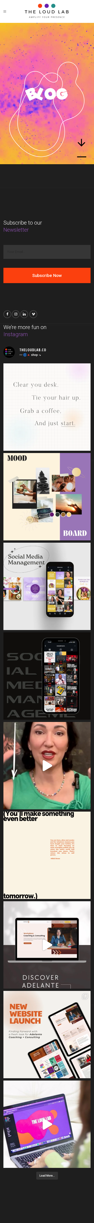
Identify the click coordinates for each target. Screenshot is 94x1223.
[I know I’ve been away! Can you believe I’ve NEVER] (47, 1124)
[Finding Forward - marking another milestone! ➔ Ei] (47, 1034)
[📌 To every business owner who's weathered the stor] (47, 855)
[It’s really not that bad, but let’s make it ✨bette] (47, 945)
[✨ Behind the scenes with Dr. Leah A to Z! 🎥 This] (47, 765)
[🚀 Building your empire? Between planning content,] (47, 676)
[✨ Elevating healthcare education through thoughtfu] (47, 586)
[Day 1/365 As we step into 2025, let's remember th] (47, 407)
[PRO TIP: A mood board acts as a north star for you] (47, 496)
